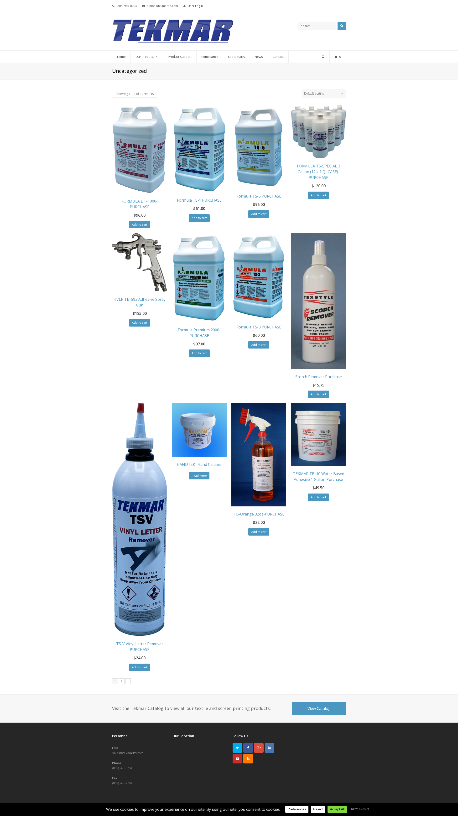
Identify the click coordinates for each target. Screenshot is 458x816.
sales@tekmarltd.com (127, 753)
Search (342, 26)
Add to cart (139, 225)
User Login (195, 6)
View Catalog (319, 708)
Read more (199, 476)
